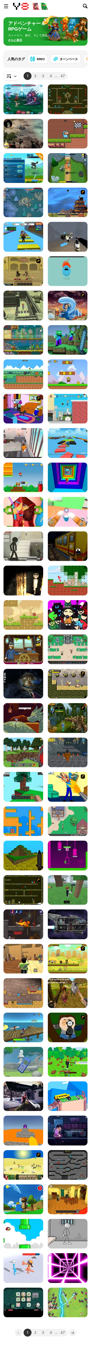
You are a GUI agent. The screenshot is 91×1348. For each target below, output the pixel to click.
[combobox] (12, 76)
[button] (15, 40)
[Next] (80, 57)
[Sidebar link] (6, 6)
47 (62, 76)
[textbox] (11, 76)
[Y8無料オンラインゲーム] (21, 6)
